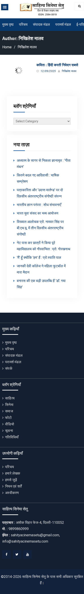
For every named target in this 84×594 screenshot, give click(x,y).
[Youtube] (27, 554)
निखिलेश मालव (69, 71)
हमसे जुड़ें (11, 480)
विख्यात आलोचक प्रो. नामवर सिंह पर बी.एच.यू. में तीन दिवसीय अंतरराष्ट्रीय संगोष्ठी (40, 228)
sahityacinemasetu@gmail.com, (35, 535)
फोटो (8, 418)
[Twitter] (17, 554)
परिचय (23, 24)
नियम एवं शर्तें (13, 486)
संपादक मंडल (41, 24)
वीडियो (9, 424)
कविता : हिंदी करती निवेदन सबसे (57, 65)
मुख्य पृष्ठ (8, 24)
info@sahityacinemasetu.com (25, 541)
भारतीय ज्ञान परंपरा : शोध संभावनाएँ (39, 205)
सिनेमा (9, 405)
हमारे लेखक (12, 473)
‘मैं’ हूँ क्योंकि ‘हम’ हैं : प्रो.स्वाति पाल (39, 257)
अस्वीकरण (12, 493)
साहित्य (10, 398)
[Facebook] (6, 554)
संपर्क (8, 368)
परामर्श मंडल (63, 24)
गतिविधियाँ (12, 437)
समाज (9, 411)
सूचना (9, 431)
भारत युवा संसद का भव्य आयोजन (37, 213)
